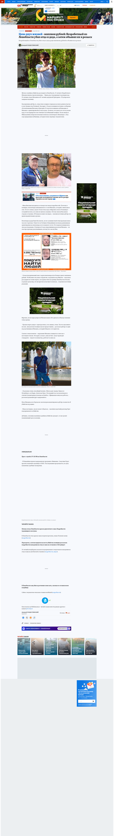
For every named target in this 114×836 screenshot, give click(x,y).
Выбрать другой (51, 11)
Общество (37, 1)
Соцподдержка (79, 1)
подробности (26, 538)
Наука (86, 1)
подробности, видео (51, 552)
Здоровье (63, 1)
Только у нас (32, 26)
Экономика (44, 1)
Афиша (85, 26)
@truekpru (29, 609)
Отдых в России (60, 26)
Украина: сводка (46, 26)
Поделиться (91, 45)
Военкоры (39, 26)
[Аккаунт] (111, 1)
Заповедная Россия (69, 26)
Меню (2, 1)
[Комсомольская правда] (25, 5)
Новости (26, 26)
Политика (30, 1)
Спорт (91, 1)
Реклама (84, 5)
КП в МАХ (53, 26)
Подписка (92, 5)
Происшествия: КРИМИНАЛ (35, 623)
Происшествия (79, 26)
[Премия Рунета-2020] (37, 5)
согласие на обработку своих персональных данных (85, 704)
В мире (51, 1)
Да (46, 11)
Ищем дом (70, 1)
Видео (14, 1)
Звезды (57, 1)
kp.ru (68, 613)
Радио (78, 5)
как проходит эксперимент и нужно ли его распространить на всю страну (52, 197)
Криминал (26, 623)
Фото (9, 1)
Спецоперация (21, 1)
